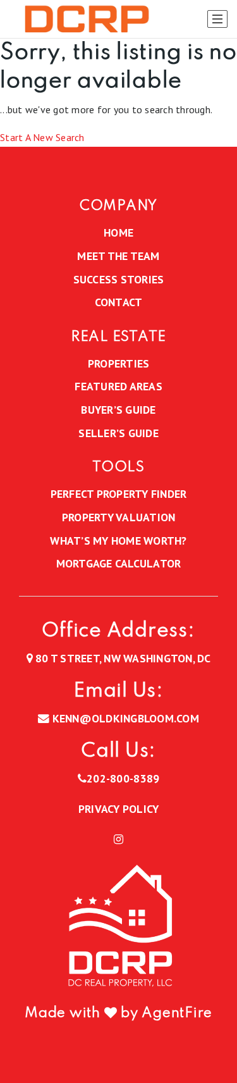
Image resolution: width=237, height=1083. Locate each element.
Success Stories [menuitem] (118, 279)
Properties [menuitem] (119, 363)
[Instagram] (118, 840)
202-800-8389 (123, 778)
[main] (118, 93)
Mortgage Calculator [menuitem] (118, 563)
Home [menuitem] (118, 232)
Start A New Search (42, 137)
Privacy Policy (118, 808)
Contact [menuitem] (119, 302)
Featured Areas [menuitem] (118, 386)
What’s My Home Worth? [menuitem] (118, 540)
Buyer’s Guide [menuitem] (118, 409)
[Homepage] (84, 19)
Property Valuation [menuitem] (119, 517)
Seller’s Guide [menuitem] (118, 433)
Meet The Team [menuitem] (118, 256)
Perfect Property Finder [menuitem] (119, 493)
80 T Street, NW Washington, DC (122, 658)
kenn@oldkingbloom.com (125, 718)
